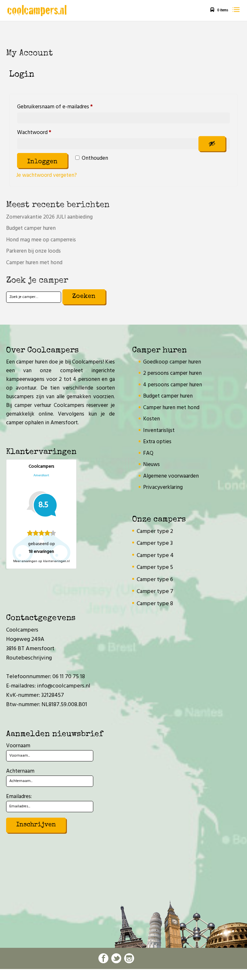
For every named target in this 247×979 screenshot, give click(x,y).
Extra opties (157, 441)
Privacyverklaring (163, 487)
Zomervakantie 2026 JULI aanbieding (49, 217)
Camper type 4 (155, 555)
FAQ (148, 453)
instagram (129, 958)
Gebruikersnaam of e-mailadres (63, 106)
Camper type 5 (155, 567)
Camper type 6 (155, 579)
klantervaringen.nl (56, 561)
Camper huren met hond (34, 262)
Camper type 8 (155, 603)
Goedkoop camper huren (172, 362)
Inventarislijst (159, 430)
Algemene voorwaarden (171, 476)
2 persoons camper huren (172, 373)
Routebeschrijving (29, 658)
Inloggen (42, 162)
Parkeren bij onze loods (33, 251)
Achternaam (20, 771)
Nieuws (151, 464)
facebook (103, 958)
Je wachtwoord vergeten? (46, 175)
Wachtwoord (42, 132)
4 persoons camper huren (172, 385)
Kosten (151, 419)
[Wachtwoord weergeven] (211, 143)
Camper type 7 (155, 591)
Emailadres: (19, 796)
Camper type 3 (155, 543)
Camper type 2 (155, 531)
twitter (116, 958)
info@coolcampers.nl (63, 686)
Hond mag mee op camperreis (41, 240)
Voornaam (18, 745)
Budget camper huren (31, 228)
